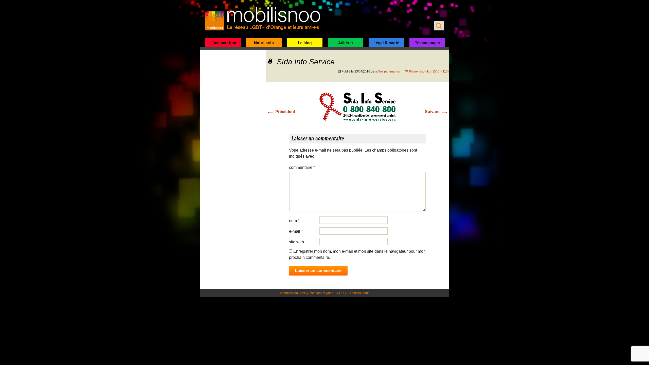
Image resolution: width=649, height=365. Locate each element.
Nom (294, 220)
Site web (296, 242)
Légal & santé (386, 42)
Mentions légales (321, 293)
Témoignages (427, 42)
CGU (340, 293)
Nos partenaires (389, 71)
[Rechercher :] (439, 26)
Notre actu (264, 42)
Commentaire (302, 167)
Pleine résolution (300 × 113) (429, 71)
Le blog (305, 42)
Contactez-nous (358, 293)
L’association (223, 42)
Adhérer (345, 42)
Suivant (437, 112)
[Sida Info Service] (357, 106)
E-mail (296, 231)
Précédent (280, 112)
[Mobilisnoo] (265, 19)
